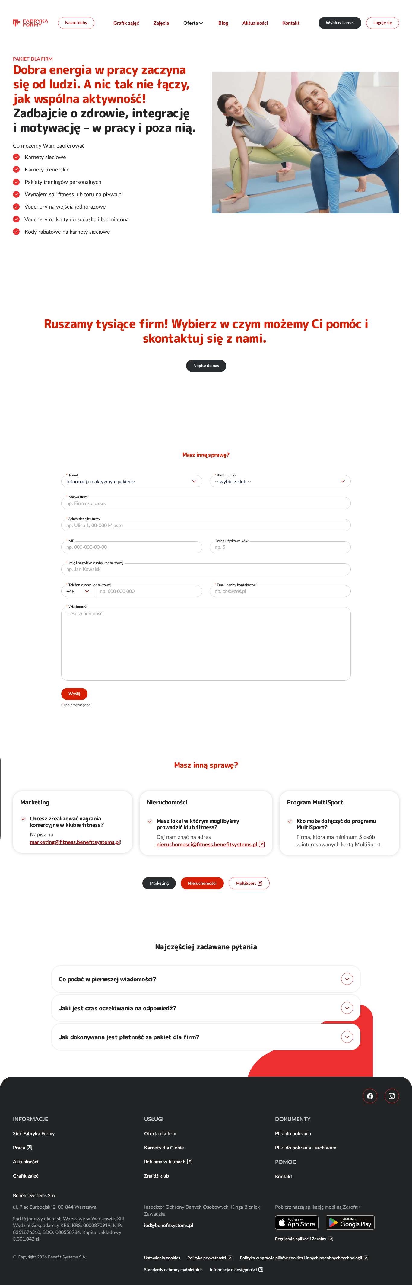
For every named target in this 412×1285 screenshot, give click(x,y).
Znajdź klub (156, 1175)
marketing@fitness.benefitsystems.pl (75, 842)
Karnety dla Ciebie (164, 1147)
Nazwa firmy (78, 497)
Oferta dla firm (160, 1133)
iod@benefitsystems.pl (168, 1225)
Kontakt (290, 23)
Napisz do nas (206, 365)
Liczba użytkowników (231, 541)
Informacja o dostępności (233, 1269)
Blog (223, 23)
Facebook (370, 1096)
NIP (71, 541)
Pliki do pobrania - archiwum (305, 1147)
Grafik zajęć (126, 23)
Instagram (392, 1096)
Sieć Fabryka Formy (34, 1133)
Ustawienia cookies (162, 1257)
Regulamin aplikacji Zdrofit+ (301, 1238)
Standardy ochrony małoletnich (173, 1269)
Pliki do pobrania (293, 1133)
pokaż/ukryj (347, 979)
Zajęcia (161, 23)
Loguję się (382, 22)
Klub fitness (226, 475)
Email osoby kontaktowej (237, 585)
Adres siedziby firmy (84, 519)
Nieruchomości (202, 883)
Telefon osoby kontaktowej (89, 585)
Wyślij (74, 693)
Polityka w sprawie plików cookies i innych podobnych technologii (301, 1257)
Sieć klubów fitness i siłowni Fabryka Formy (30, 23)
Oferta (190, 23)
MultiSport (246, 883)
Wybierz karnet (340, 22)
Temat (73, 475)
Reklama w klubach (164, 1161)
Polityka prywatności (206, 1257)
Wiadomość (77, 607)
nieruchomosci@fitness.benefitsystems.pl (207, 844)
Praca (19, 1147)
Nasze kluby (76, 22)
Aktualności (255, 23)
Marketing (159, 883)
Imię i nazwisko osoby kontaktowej (95, 563)
